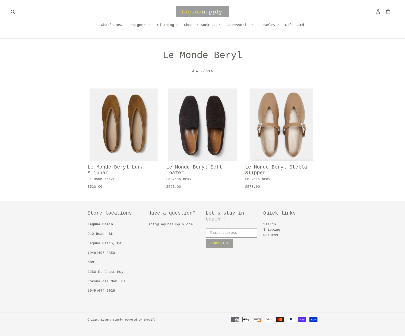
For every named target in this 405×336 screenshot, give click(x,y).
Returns (270, 235)
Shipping (271, 230)
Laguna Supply (112, 319)
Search (269, 224)
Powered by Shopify (140, 319)
